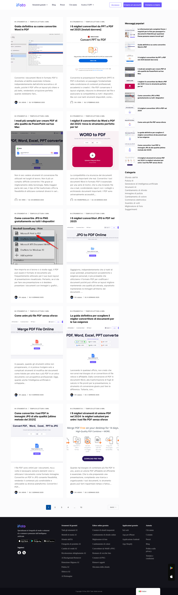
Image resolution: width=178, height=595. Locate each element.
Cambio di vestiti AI (69, 549)
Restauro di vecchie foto (101, 553)
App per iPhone (128, 535)
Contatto (149, 535)
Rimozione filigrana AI (70, 562)
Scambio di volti (132, 203)
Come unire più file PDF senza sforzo (36, 315)
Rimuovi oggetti (98, 562)
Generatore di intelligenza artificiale (141, 184)
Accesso (115, 5)
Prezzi (62, 5)
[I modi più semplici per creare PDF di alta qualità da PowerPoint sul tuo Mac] (37, 150)
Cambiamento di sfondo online (104, 535)
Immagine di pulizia (134, 193)
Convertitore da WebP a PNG (103, 549)
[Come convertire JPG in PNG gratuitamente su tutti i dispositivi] (37, 244)
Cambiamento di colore (136, 196)
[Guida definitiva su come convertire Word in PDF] (37, 53)
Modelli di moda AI (69, 535)
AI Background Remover (71, 558)
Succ (112, 507)
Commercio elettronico (135, 200)
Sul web (125, 530)
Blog (54, 5)
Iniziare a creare (152, 5)
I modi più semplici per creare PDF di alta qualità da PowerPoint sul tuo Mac (36, 123)
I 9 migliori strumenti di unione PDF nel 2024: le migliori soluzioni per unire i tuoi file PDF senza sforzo (90, 416)
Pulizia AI (129, 180)
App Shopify (127, 544)
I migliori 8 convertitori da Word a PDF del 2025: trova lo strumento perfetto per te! (92, 123)
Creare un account (132, 5)
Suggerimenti (131, 209)
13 (81, 507)
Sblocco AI (66, 572)
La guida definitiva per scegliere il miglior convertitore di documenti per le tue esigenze (92, 318)
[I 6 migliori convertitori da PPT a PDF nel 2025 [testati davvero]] (93, 53)
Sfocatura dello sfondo (101, 567)
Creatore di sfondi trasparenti (103, 530)
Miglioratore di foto (134, 206)
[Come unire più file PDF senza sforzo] (37, 339)
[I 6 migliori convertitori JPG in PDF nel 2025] (93, 244)
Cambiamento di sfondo (136, 190)
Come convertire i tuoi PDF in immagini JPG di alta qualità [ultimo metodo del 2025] (35, 416)
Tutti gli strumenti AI (69, 530)
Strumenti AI (22, 22)
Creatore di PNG (98, 558)
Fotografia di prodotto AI (71, 544)
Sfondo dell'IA (131, 177)
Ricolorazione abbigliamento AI (74, 553)
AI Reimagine (67, 576)
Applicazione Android (130, 539)
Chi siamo (73, 5)
